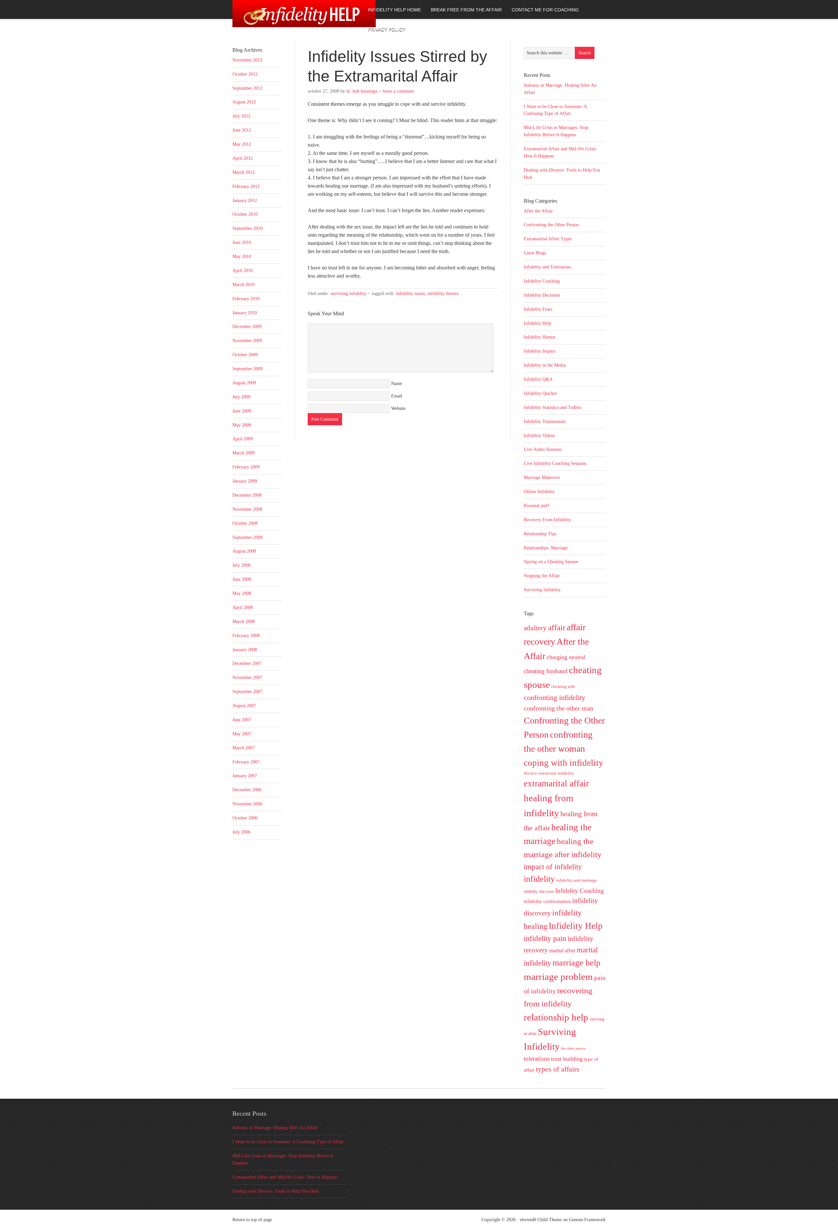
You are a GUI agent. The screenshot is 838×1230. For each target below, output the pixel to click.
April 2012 (242, 158)
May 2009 (241, 425)
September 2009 (247, 368)
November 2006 (247, 803)
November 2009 (247, 340)
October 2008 (245, 523)
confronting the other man (558, 708)
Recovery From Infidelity (547, 519)
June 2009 (241, 411)
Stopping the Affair (542, 575)
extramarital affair (556, 783)
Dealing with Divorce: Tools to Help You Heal (275, 1191)
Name (396, 383)
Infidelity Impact (539, 351)
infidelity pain (545, 938)
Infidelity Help (537, 323)
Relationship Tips (540, 533)
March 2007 (243, 747)
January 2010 (244, 312)
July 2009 (241, 397)
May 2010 (241, 256)
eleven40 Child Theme (541, 1219)
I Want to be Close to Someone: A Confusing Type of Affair (288, 1141)
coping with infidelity (563, 763)
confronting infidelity (554, 698)
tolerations (537, 1058)
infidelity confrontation (547, 901)
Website (398, 408)
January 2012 (244, 200)
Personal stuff (536, 505)
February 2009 (246, 467)
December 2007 (247, 663)
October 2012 (245, 74)
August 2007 (244, 705)
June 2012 (241, 130)
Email (396, 396)
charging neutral (566, 657)
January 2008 (244, 649)
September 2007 (247, 691)
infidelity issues (410, 293)
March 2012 (243, 172)
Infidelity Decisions (542, 295)
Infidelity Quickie (540, 393)
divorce (530, 773)
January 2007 (244, 775)
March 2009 (243, 452)
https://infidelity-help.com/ (286, 18)
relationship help (556, 1017)
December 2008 (247, 495)
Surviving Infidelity (348, 293)
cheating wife (563, 686)
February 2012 (246, 186)
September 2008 (247, 537)
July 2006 (241, 832)
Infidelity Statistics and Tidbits (552, 407)
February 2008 (246, 635)
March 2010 (243, 284)
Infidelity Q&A (538, 379)
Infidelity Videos (539, 435)
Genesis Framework (587, 1219)
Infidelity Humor (540, 337)
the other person (573, 1048)
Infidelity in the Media (545, 365)
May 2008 (241, 593)
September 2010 (247, 228)
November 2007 (247, 677)
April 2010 (242, 270)
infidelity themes (443, 293)
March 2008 (243, 621)
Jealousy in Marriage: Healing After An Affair (275, 1127)
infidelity (539, 879)
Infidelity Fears (538, 309)
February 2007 (246, 762)
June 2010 (241, 242)
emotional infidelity (556, 773)
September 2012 (247, 88)
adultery (535, 628)
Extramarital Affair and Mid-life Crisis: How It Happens (284, 1177)
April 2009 (242, 438)
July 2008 (241, 565)
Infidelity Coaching (542, 281)
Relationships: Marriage (546, 547)
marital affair (562, 950)
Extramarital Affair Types (548, 238)
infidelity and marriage (576, 880)
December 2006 (247, 789)
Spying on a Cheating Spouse (551, 561)
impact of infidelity (553, 867)
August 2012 (244, 102)
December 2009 (247, 326)
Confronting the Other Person (551, 224)
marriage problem (558, 976)
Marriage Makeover (542, 477)
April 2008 (242, 607)
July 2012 (241, 116)
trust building (567, 1059)
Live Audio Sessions (542, 449)
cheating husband (546, 671)
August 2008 (244, 551)
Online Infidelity (539, 491)
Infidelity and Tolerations (547, 267)
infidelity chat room (539, 891)
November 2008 (247, 509)
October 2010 (245, 214)
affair (556, 627)
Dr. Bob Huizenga (361, 91)
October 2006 (245, 818)
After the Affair (538, 211)
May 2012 (241, 144)
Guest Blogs (535, 252)
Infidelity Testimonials (545, 421)
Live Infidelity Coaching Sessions (555, 463)
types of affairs (557, 1069)
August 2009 (244, 382)
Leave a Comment (398, 91)
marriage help (576, 962)
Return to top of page (252, 1219)
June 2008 (241, 579)
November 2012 (247, 60)
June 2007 (241, 719)
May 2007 (241, 733)
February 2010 (246, 298)
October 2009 (245, 354)
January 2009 (244, 481)
